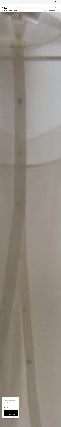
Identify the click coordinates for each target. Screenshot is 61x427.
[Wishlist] (55, 8)
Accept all (11, 411)
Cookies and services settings (10, 416)
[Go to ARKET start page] (5, 8)
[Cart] (58, 8)
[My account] (51, 8)
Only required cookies (10, 414)
